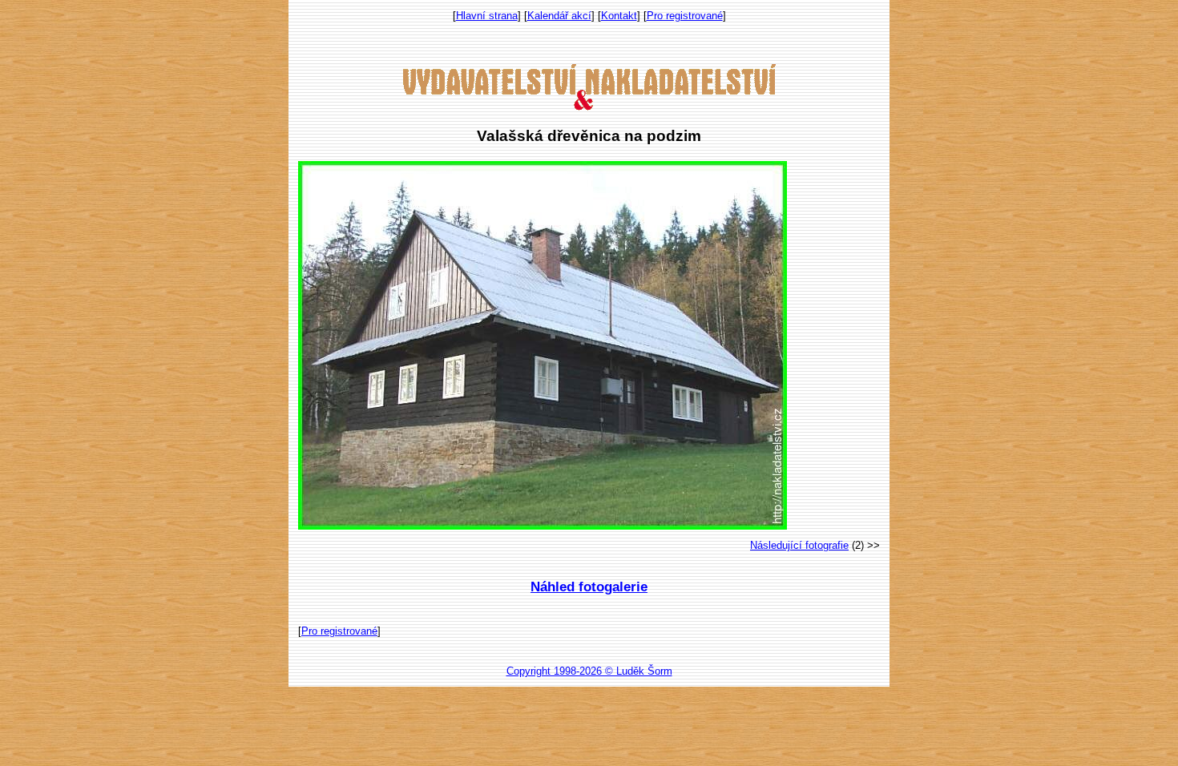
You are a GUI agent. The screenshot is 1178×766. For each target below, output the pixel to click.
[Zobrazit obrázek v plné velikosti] (542, 526)
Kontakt (619, 16)
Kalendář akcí (559, 16)
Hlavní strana (487, 16)
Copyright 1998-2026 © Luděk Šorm (589, 671)
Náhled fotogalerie (589, 587)
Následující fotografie (799, 545)
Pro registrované (685, 16)
